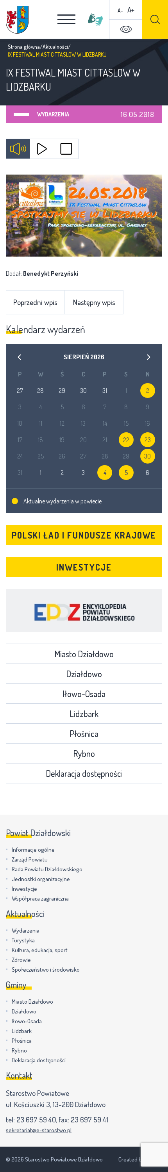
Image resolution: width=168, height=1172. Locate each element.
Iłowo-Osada (84, 693)
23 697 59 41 (89, 1119)
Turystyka (23, 940)
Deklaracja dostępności (84, 773)
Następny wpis (94, 302)
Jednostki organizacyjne (41, 879)
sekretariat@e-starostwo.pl (38, 1130)
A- (120, 10)
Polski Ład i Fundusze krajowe (84, 535)
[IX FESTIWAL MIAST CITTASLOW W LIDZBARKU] (84, 216)
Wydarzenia (53, 114)
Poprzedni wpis (35, 302)
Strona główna (24, 46)
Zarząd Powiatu (30, 859)
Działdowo (84, 673)
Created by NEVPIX (140, 1159)
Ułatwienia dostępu (125, 29)
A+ (130, 9)
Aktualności (55, 46)
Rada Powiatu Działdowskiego (47, 869)
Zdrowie (21, 959)
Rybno (84, 753)
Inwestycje (84, 567)
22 (126, 440)
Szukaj (155, 19)
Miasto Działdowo (84, 653)
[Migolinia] (95, 19)
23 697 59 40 (36, 1119)
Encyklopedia (84, 610)
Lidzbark (84, 713)
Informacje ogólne (33, 849)
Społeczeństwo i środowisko (46, 969)
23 (148, 440)
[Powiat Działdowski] (17, 20)
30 (147, 456)
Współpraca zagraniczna (40, 898)
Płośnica (84, 733)
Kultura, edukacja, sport (40, 950)
